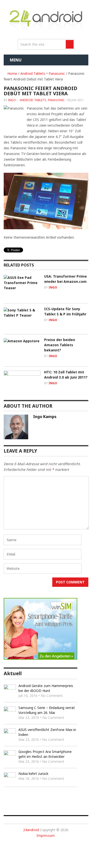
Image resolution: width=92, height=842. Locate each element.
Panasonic (57, 73)
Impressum (46, 835)
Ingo (12, 100)
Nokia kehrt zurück (33, 773)
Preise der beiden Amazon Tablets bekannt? (59, 344)
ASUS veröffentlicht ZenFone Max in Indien (47, 732)
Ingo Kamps (44, 416)
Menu (16, 60)
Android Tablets (32, 73)
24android (31, 829)
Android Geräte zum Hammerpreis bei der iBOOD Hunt (45, 688)
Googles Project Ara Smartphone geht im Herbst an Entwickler (45, 754)
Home (11, 73)
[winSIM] (40, 658)
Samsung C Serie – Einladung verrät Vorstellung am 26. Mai (46, 710)
